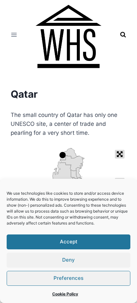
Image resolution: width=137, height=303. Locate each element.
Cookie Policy (65, 293)
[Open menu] (14, 34)
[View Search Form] (123, 35)
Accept (68, 241)
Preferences (68, 278)
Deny (68, 260)
